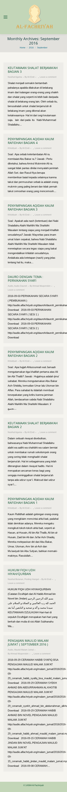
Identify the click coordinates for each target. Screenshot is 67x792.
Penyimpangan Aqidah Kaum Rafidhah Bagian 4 (31, 141)
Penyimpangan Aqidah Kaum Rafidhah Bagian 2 (31, 354)
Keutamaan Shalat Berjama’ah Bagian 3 (33, 70)
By (30, 77)
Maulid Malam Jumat (24, 650)
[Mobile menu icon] (5, 17)
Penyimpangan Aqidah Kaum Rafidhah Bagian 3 (31, 207)
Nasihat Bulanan (15, 579)
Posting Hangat (31, 579)
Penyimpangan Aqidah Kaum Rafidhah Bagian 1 (31, 501)
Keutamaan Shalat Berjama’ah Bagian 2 (33, 425)
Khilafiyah (12, 148)
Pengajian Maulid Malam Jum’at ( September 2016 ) (28, 642)
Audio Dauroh (20, 286)
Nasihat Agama (15, 77)
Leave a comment (48, 77)
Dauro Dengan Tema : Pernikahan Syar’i (25, 279)
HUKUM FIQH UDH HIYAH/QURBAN (21, 572)
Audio (10, 286)
